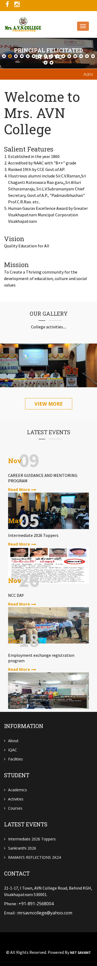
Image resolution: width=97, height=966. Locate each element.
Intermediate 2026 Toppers (32, 839)
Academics (17, 789)
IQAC (12, 749)
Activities (15, 799)
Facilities (15, 759)
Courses (15, 808)
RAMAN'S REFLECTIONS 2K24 (34, 857)
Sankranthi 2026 (22, 848)
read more (19, 489)
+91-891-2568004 (36, 904)
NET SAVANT (80, 953)
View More (48, 403)
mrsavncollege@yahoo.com (44, 913)
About (13, 740)
